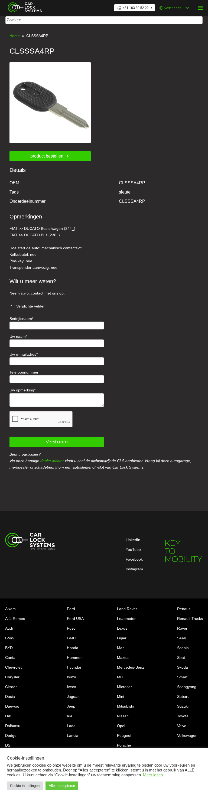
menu (200, 8)
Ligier (121, 638)
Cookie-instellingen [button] (25, 786)
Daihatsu (12, 726)
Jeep (71, 706)
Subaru (183, 696)
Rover (182, 628)
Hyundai (74, 667)
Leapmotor (126, 618)
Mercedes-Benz (130, 667)
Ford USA (75, 618)
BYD (9, 648)
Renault (183, 609)
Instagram (134, 569)
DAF (9, 716)
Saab (181, 638)
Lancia (72, 735)
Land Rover (127, 609)
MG (120, 677)
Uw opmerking (21, 390)
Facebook (134, 559)
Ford (71, 609)
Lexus (122, 628)
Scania (183, 648)
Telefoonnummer (23, 372)
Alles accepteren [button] (62, 786)
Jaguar (73, 696)
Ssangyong (186, 687)
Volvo (181, 726)
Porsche (124, 745)
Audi (9, 628)
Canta (10, 657)
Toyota (182, 716)
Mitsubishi (125, 706)
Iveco (71, 687)
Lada (71, 726)
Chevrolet (13, 667)
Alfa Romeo (15, 618)
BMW (9, 638)
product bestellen (46, 156)
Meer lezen (153, 775)
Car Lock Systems (23, 3)
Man (121, 648)
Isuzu (71, 677)
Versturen (57, 441)
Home (14, 36)
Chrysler (12, 677)
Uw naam (17, 336)
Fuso (71, 628)
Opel (121, 726)
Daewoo (12, 706)
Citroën (11, 687)
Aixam (10, 609)
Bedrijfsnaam (20, 318)
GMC (71, 638)
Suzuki (182, 706)
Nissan (123, 716)
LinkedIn (133, 540)
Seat (181, 657)
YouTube (133, 549)
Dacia (10, 696)
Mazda (123, 657)
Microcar (124, 687)
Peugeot (124, 735)
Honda (72, 648)
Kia (69, 716)
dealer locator (52, 461)
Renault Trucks (190, 618)
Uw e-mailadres (22, 354)
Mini (120, 696)
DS (7, 745)
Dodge (11, 735)
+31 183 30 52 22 (136, 8)
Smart (182, 677)
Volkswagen (187, 735)
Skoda (182, 667)
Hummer (74, 657)
